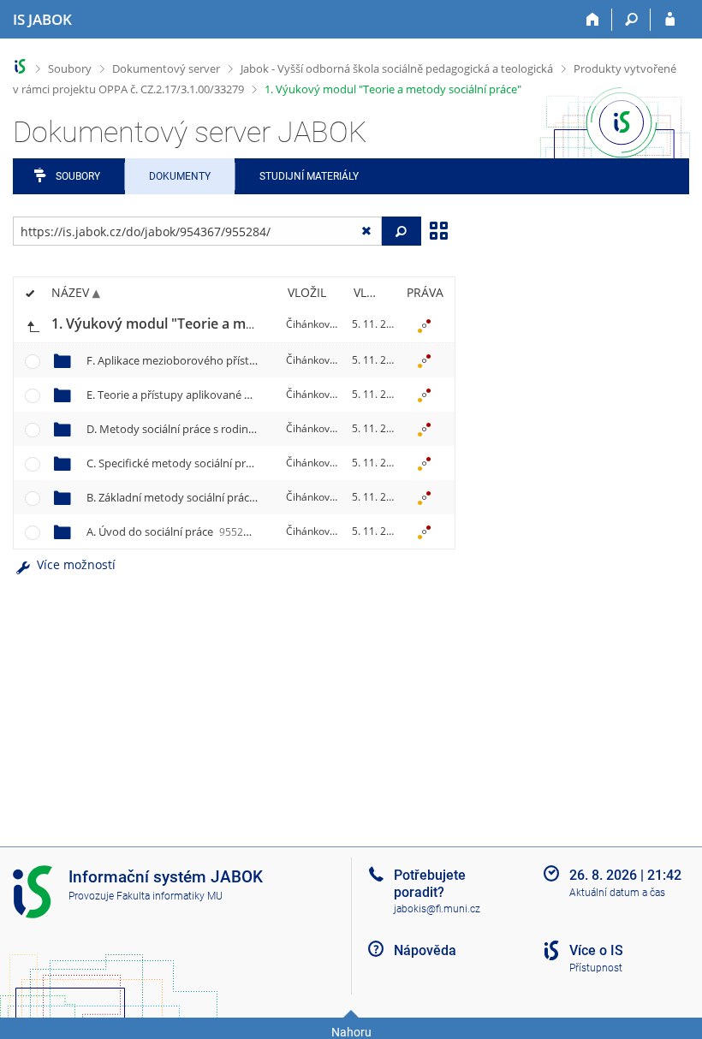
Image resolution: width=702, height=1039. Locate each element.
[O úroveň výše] (32, 324)
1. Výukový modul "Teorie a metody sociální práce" (393, 89)
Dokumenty (180, 176)
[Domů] (593, 20)
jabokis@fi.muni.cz (437, 909)
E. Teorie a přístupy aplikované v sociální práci (229, 394)
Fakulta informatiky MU (169, 896)
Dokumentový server (166, 68)
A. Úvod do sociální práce (177, 531)
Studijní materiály (309, 176)
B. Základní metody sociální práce (198, 497)
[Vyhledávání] (631, 20)
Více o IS (596, 950)
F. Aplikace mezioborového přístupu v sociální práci (243, 360)
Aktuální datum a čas (617, 893)
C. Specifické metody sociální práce (202, 463)
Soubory (70, 68)
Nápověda (425, 950)
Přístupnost (595, 968)
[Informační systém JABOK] (20, 66)
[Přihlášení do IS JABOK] (670, 20)
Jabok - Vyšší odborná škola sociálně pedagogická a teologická (397, 68)
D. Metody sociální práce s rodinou (201, 428)
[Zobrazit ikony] (438, 229)
